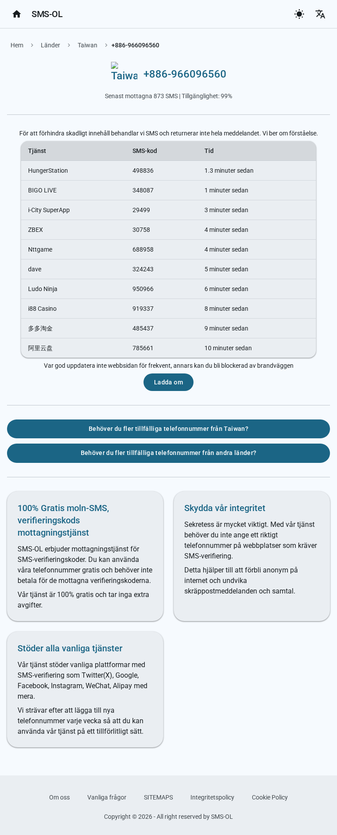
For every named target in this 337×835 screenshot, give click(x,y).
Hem (17, 45)
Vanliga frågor (106, 797)
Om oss (59, 797)
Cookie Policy (270, 797)
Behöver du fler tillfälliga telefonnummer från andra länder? (169, 452)
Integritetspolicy (212, 797)
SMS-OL (47, 14)
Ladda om (168, 382)
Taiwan (87, 45)
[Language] (320, 14)
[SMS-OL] (16, 14)
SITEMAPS (158, 797)
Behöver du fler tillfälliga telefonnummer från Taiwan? (168, 428)
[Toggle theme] (299, 14)
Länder (50, 45)
